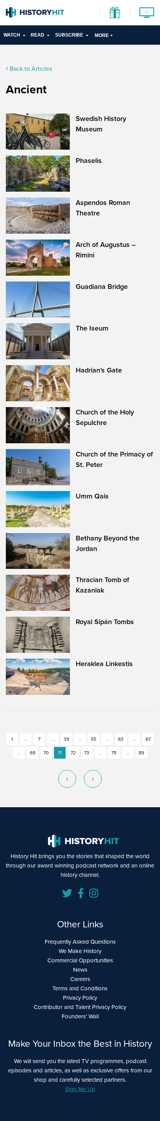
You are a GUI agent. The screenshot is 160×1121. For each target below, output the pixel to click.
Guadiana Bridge (102, 287)
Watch (11, 35)
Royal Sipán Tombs (105, 622)
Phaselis (89, 161)
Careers (80, 979)
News (80, 969)
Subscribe (69, 35)
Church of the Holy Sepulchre (105, 417)
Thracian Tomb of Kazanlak (102, 585)
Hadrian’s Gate (99, 370)
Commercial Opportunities (80, 960)
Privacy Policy (80, 997)
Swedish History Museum (101, 124)
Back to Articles (30, 68)
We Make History (80, 951)
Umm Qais (92, 496)
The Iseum (92, 328)
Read (37, 35)
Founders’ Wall (80, 1016)
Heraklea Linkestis (104, 664)
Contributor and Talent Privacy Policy (80, 1007)
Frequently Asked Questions (80, 941)
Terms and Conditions (80, 988)
